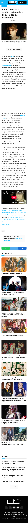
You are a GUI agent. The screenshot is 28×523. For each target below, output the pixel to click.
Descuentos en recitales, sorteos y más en (13, 238)
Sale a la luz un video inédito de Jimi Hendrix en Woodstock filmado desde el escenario (13, 314)
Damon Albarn (6, 65)
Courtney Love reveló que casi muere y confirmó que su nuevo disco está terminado (12, 422)
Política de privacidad (17, 514)
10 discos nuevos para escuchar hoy (12, 273)
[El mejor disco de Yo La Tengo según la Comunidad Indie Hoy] (14, 283)
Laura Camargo (6, 20)
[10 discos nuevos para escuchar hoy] (14, 264)
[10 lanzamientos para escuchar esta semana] (14, 326)
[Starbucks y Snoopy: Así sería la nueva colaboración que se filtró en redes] (14, 369)
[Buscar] (5, 2)
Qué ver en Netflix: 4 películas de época (13, 481)
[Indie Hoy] (12, 2)
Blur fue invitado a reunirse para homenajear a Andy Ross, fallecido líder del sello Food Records (13, 213)
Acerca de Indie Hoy (17, 512)
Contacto (7, 514)
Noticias (4, 6)
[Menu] (2, 2)
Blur (12, 56)
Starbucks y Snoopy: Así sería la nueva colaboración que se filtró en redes (12, 378)
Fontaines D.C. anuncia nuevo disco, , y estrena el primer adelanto (13, 357)
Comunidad (22, 2)
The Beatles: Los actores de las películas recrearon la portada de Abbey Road (13, 443)
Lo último (5, 456)
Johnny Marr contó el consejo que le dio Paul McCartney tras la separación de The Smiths (13, 400)
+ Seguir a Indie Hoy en (13, 49)
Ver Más (14, 487)
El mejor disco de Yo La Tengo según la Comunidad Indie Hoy (12, 293)
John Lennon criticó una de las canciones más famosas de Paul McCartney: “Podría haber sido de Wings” (13, 469)
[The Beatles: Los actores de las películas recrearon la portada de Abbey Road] (14, 434)
